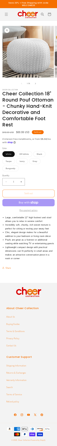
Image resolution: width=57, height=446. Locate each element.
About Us (10, 316)
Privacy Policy (12, 338)
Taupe (10, 162)
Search (9, 387)
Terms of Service (14, 394)
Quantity (5, 175)
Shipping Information (16, 365)
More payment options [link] (28, 210)
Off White (25, 154)
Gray (37, 162)
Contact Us (11, 345)
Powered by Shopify (38, 440)
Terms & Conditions (15, 331)
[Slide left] (21, 83)
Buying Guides (13, 324)
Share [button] (8, 267)
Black (41, 154)
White (10, 154)
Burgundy (12, 169)
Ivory (24, 162)
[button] (6, 14)
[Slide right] (35, 83)
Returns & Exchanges (16, 372)
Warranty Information (16, 380)
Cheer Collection (24, 440)
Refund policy (12, 401)
